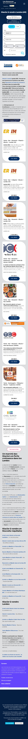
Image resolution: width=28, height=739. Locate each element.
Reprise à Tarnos (9, 625)
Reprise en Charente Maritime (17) (13, 552)
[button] (10, 33)
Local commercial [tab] (14, 21)
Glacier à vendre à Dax (8, 614)
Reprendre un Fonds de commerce (15, 82)
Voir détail (14, 158)
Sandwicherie (14, 497)
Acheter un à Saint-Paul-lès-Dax (13, 619)
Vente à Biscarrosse (10, 630)
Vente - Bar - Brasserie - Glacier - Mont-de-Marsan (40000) (13, 344)
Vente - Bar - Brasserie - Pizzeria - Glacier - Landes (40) (13, 141)
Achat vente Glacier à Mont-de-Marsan (13, 608)
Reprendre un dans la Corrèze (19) (14, 563)
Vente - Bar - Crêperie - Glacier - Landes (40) (13, 180)
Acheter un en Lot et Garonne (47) (14, 579)
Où (4, 36)
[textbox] (17, 33)
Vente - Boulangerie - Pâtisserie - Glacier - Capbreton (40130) (13, 383)
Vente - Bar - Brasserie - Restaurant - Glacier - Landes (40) (13, 425)
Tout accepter (9, 723)
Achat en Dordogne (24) (11, 574)
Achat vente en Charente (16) (12, 568)
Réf (4, 50)
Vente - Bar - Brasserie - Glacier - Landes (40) (13, 220)
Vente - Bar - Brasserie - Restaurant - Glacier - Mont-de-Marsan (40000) (13, 260)
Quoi (5, 30)
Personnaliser (19, 723)
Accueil (2, 8)
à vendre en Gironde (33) (11, 585)
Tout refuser (24, 688)
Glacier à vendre (6, 78)
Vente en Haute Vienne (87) (12, 557)
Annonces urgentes (11, 54)
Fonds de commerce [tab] (14, 17)
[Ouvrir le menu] (24, 4)
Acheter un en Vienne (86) (11, 546)
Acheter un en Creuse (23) (11, 596)
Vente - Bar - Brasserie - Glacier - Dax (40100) (13, 300)
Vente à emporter (10, 484)
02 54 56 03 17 (5, 687)
